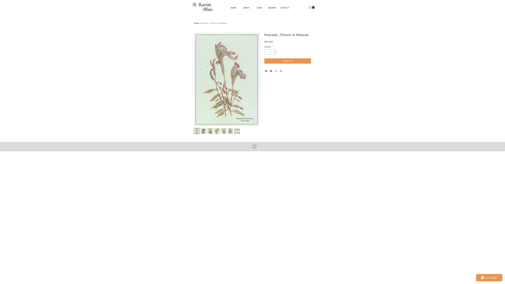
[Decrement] (266, 51)
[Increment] (274, 51)
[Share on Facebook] (266, 71)
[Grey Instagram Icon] (254, 146)
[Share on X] (281, 71)
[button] (312, 7)
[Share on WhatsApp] (276, 71)
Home (196, 23)
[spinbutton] (270, 51)
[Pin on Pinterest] (271, 71)
